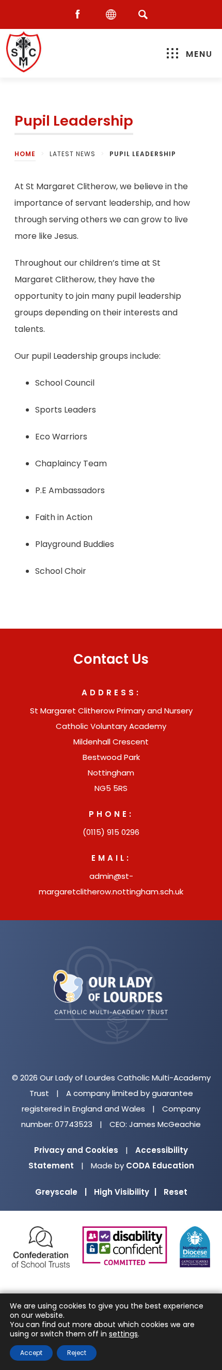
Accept (31, 1352)
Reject (76, 1352)
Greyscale (61, 1191)
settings (123, 1333)
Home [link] (25, 153)
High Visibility (125, 1191)
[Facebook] (80, 14)
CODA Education (160, 1165)
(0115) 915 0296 (111, 832)
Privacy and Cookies (76, 1150)
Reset (175, 1191)
